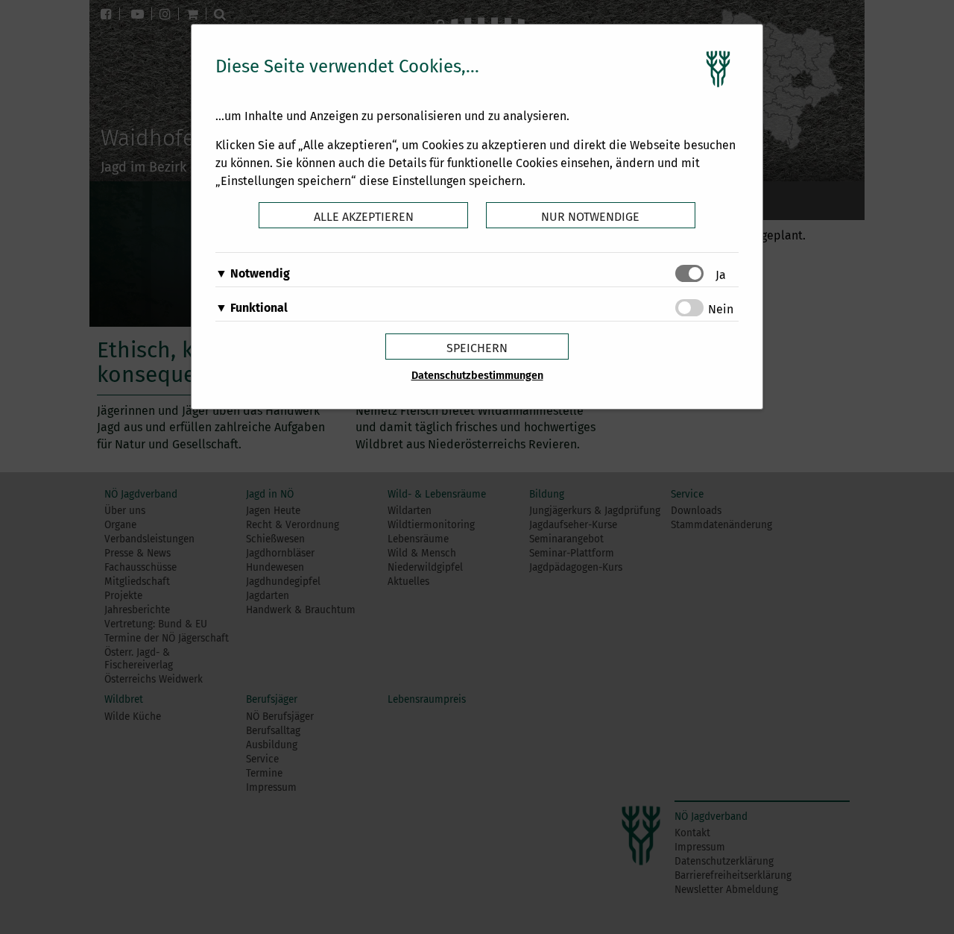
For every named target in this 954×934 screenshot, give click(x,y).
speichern (477, 348)
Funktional (259, 308)
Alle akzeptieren (364, 217)
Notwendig (260, 273)
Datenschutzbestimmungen (477, 375)
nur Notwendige (590, 217)
